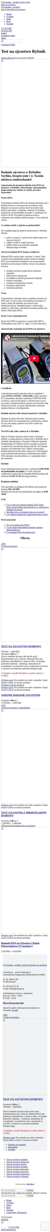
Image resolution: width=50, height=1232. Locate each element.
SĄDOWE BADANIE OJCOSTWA (20, 695)
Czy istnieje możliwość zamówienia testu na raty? (27, 514)
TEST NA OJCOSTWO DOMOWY (21, 646)
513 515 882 (6, 28)
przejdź (15, 1010)
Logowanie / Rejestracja (16, 1212)
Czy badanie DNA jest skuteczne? (20, 532)
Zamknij (4, 1219)
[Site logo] (17, 5)
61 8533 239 (6, 31)
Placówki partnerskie (13, 1003)
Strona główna (7, 58)
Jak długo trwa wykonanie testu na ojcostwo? (25, 512)
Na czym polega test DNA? (18, 525)
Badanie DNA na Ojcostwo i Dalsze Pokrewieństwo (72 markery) (20, 944)
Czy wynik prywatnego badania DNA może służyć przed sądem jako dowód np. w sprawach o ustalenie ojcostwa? (27, 507)
